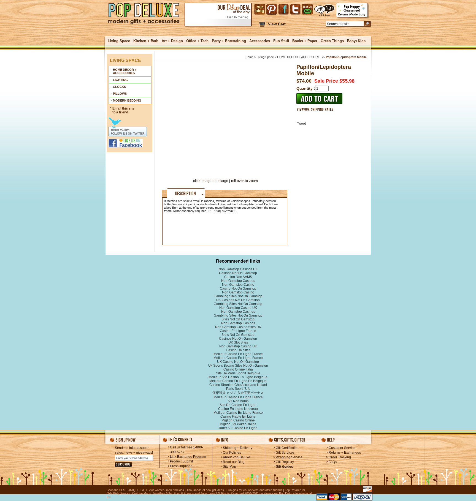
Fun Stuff (281, 41)
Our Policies (232, 452)
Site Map (229, 467)
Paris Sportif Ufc (238, 389)
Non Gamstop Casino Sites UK (238, 327)
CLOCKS (119, 86)
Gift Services (285, 452)
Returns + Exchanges (345, 452)
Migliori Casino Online (238, 420)
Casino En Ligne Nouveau (238, 409)
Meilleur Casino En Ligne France (238, 354)
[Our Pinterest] (271, 9)
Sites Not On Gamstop (238, 319)
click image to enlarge (210, 181)
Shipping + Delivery (237, 448)
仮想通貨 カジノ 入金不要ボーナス (238, 393)
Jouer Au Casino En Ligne (238, 428)
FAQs (333, 462)
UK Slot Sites (238, 342)
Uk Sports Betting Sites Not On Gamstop (238, 365)
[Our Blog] (259, 9)
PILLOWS (120, 93)
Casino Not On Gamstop (238, 288)
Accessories (259, 41)
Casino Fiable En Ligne (238, 416)
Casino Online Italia (238, 369)
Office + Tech (197, 41)
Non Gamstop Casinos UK (238, 269)
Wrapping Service (289, 457)
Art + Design (172, 41)
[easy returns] (352, 10)
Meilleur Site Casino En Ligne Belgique (238, 377)
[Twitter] (295, 9)
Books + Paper (304, 41)
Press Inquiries (181, 466)
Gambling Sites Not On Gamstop (238, 296)
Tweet (301, 124)
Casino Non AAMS (238, 277)
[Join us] (307, 9)
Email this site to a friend (123, 110)
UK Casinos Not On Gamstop (238, 300)
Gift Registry (285, 462)
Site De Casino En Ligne (238, 405)
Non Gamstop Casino (238, 285)
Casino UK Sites (238, 350)
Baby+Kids (356, 41)
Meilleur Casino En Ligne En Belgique (238, 381)
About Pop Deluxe (236, 457)
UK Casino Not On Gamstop (238, 362)
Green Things (332, 41)
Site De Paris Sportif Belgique (238, 373)
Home (249, 57)
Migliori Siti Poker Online (238, 424)
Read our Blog (234, 462)
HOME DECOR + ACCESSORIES (124, 71)
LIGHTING (120, 79)
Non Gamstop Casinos (238, 281)
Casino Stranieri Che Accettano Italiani (238, 385)
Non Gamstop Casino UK (238, 308)
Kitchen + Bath (145, 41)
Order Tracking (340, 457)
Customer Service (342, 448)
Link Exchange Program (188, 457)
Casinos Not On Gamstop (238, 273)
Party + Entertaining (229, 41)
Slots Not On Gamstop (238, 335)
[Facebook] (283, 9)
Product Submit (181, 461)
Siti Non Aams (238, 401)
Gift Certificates (287, 448)
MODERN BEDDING (127, 100)
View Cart (277, 24)
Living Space (119, 41)
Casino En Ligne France (238, 331)
